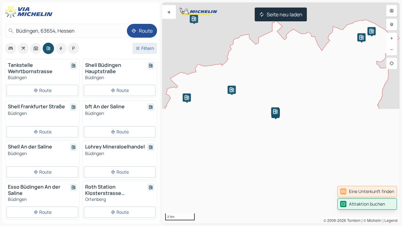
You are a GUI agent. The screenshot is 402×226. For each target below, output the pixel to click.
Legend (391, 220)
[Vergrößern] (391, 38)
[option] (10, 48)
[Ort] (391, 63)
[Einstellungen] (391, 24)
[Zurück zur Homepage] (30, 12)
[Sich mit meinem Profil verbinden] (391, 10)
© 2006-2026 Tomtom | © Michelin (352, 220)
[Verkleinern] (391, 49)
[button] (371, 31)
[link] (367, 191)
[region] (280, 113)
